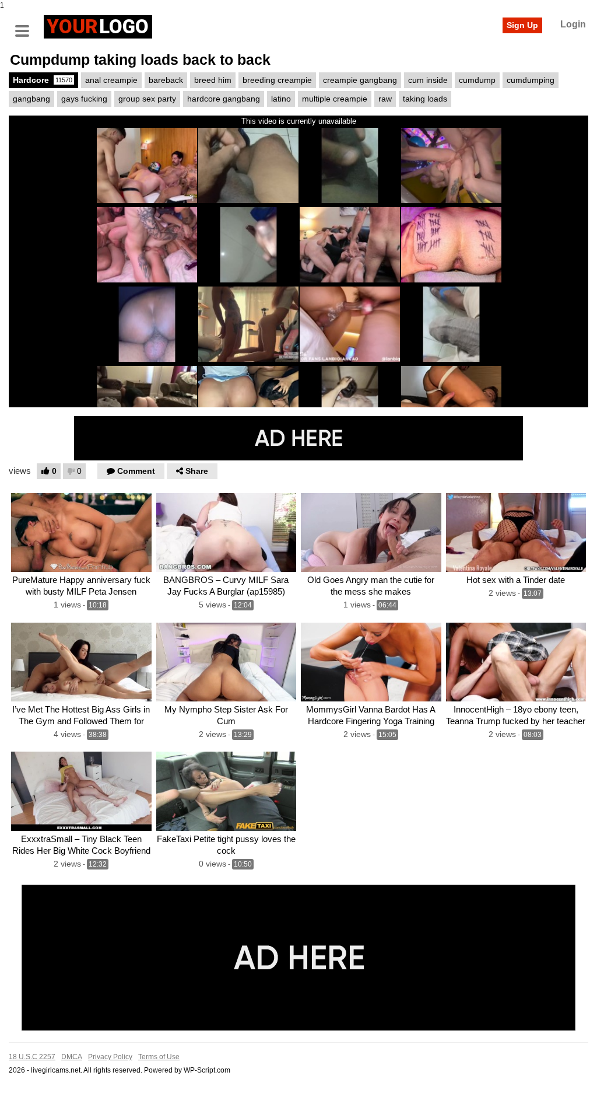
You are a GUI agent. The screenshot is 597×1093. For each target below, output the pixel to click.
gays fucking (84, 98)
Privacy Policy (110, 1057)
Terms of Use (159, 1057)
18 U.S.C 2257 (32, 1057)
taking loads (425, 98)
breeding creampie (277, 80)
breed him (212, 80)
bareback (166, 80)
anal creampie (111, 80)
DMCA (71, 1057)
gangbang (31, 98)
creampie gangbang (360, 80)
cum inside (428, 80)
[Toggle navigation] (26, 25)
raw (385, 98)
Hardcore (42, 80)
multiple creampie (334, 98)
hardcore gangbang (223, 98)
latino (281, 98)
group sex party (147, 98)
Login (573, 24)
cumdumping (530, 80)
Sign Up (522, 25)
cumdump (477, 80)
